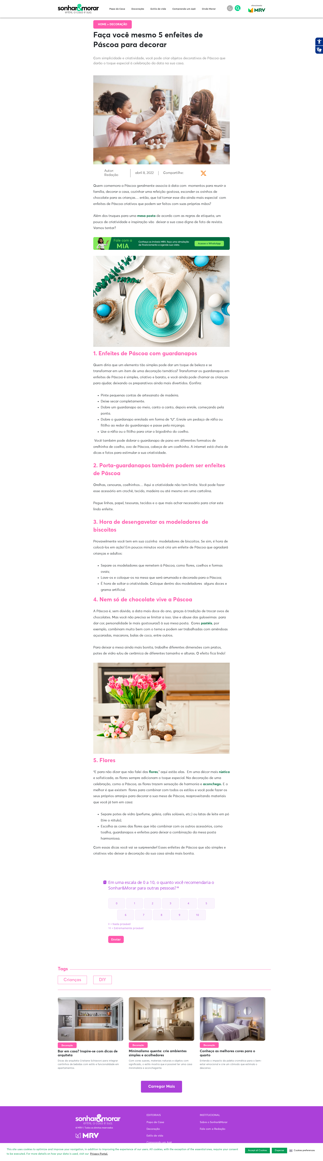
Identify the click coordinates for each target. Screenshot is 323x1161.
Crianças (72, 980)
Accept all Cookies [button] (257, 1150)
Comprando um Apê (184, 9)
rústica (224, 772)
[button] (302, 1151)
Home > (104, 24)
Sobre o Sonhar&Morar (213, 1122)
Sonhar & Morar (78, 6)
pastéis (206, 623)
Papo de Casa (117, 9)
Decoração (137, 9)
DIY (102, 980)
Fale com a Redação (212, 1129)
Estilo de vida (158, 9)
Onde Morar (209, 9)
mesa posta (146, 216)
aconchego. (212, 784)
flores (153, 772)
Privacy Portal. (99, 1154)
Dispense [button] (279, 1150)
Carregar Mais (161, 1087)
